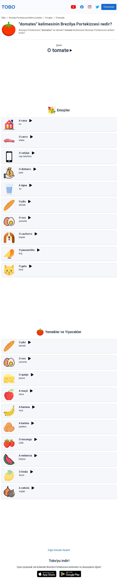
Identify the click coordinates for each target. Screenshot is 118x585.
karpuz (22, 459)
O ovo (22, 217)
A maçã (23, 390)
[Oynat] (71, 50)
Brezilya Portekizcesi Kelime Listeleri (25, 18)
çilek (21, 442)
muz (21, 410)
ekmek (22, 205)
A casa (23, 120)
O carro (23, 136)
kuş (20, 253)
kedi (21, 269)
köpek (22, 237)
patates (22, 426)
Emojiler (49, 18)
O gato (23, 266)
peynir (22, 378)
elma (21, 394)
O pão (22, 201)
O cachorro (25, 233)
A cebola (24, 487)
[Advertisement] (59, 78)
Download (109, 7)
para (21, 172)
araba (21, 140)
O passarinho (27, 249)
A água (23, 185)
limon (21, 475)
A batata (24, 423)
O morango (25, 439)
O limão (23, 471)
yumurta (23, 221)
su (20, 188)
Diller (3, 18)
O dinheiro (25, 169)
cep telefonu (25, 156)
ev (20, 124)
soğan (22, 491)
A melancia (25, 455)
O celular (24, 152)
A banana (24, 406)
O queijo (23, 374)
